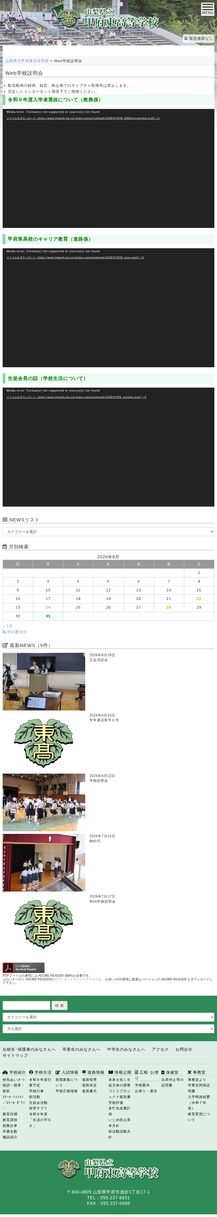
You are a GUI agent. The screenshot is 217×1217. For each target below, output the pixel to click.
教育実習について (199, 1117)
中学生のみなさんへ (126, 1049)
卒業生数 (10, 1131)
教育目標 (10, 1114)
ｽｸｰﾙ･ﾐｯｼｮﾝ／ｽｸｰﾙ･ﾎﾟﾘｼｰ (14, 1102)
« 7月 (8, 626)
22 (199, 599)
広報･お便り (147, 1075)
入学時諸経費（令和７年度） (199, 1102)
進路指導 (89, 1080)
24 (48, 607)
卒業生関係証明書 (199, 1088)
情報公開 (122, 1072)
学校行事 (36, 1091)
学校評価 (115, 1103)
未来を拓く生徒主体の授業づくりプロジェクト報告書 (119, 1088)
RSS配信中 (17, 632)
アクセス (160, 1049)
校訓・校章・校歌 (14, 1088)
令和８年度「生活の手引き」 (40, 1120)
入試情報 (69, 1072)
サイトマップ (15, 1055)
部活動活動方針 (119, 1134)
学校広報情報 (67, 1091)
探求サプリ (38, 1108)
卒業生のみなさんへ (81, 1049)
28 (168, 607)
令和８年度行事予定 (40, 1082)
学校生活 (42, 1072)
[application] (108, 168)
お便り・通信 (146, 1091)
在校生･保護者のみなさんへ (29, 1049)
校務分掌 (10, 1126)
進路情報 (95, 1072)
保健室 (172, 1072)
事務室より (197, 1080)
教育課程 (10, 1120)
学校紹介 (17, 1072)
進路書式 (89, 1091)
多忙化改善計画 (119, 1111)
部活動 (34, 1097)
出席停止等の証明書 (172, 1082)
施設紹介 (10, 1137)
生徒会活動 (38, 1103)
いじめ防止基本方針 (119, 1123)
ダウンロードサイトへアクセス (76, 979)
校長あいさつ (14, 1080)
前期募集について (67, 1082)
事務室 (199, 1072)
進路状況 (89, 1085)
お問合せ (183, 1049)
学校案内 (142, 1085)
